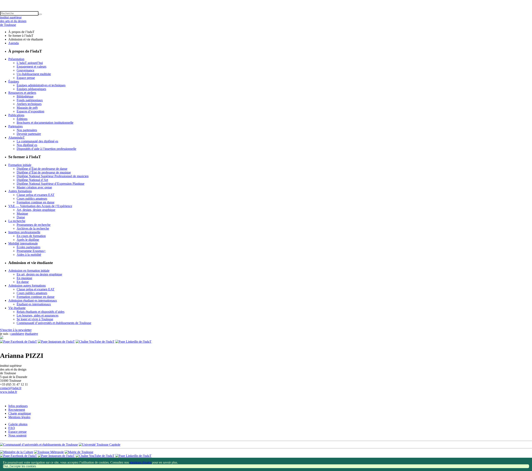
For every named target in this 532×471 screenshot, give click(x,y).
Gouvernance (25, 70)
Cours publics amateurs (32, 198)
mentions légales (140, 462)
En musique (24, 278)
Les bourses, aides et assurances (37, 315)
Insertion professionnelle (24, 232)
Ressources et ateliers (22, 92)
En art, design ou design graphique (39, 274)
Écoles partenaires (28, 247)
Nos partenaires (27, 130)
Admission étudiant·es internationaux (32, 300)
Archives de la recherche (33, 228)
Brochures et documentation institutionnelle (45, 122)
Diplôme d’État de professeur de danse (42, 168)
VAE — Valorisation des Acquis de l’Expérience (40, 206)
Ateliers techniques (29, 104)
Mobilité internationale (23, 243)
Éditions (22, 119)
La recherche (16, 221)
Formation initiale (19, 165)
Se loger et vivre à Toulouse (35, 319)
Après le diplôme (28, 239)
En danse (23, 282)
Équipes (13, 81)
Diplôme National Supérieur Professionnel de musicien (53, 176)
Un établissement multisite (34, 74)
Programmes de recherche (33, 224)
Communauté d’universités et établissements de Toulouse (54, 323)
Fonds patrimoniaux (30, 100)
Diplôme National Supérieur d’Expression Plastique (50, 183)
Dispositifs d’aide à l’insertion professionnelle (46, 148)
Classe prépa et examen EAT (35, 195)
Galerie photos (17, 424)
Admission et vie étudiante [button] (25, 39)
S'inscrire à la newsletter (16, 330)
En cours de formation (31, 236)
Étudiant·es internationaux (34, 304)
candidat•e (17, 333)
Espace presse (26, 78)
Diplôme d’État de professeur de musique (44, 172)
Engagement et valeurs (31, 66)
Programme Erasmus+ (31, 251)
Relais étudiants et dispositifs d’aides (40, 311)
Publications (16, 115)
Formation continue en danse (35, 202)
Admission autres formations (27, 285)
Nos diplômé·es (27, 145)
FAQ (11, 428)
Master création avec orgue (34, 187)
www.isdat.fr (8, 392)
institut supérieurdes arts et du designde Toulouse (13, 21)
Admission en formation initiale (28, 270)
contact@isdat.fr (10, 388)
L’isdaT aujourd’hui (30, 63)
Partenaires (15, 126)
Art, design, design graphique (36, 210)
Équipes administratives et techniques (41, 85)
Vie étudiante (17, 308)
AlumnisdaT (16, 137)
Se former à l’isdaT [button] (20, 35)
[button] (266, 2)
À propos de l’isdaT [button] (21, 32)
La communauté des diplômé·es (37, 141)
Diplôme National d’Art (32, 180)
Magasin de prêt (27, 107)
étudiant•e (31, 333)
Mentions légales (19, 417)
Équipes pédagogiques (31, 89)
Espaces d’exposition (30, 111)
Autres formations (20, 191)
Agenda (13, 43)
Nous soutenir (17, 435)
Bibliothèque (25, 96)
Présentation (16, 59)
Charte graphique (19, 413)
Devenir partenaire (29, 134)
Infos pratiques (18, 406)
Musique (22, 213)
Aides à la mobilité (29, 254)
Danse (21, 217)
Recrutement (16, 409)
